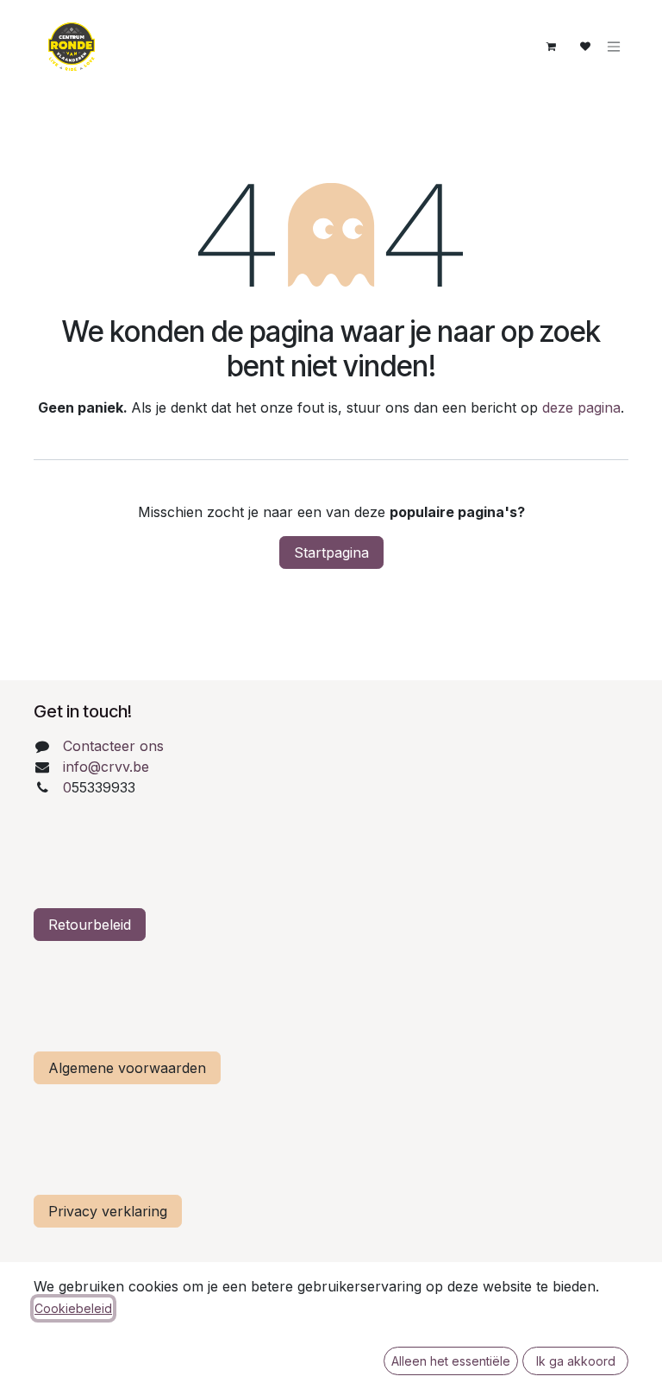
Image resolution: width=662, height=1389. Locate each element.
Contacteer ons (113, 745)
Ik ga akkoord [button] (575, 1361)
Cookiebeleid (73, 1308)
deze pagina (581, 407)
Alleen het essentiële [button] (450, 1361)
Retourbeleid (89, 924)
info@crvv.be (106, 766)
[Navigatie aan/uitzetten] (613, 47)
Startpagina (331, 552)
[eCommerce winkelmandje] (551, 46)
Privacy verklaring (107, 1211)
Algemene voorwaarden (127, 1067)
